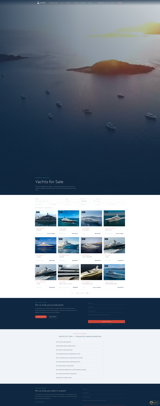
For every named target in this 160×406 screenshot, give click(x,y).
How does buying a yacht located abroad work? (80, 361)
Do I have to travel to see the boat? (80, 365)
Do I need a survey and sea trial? (80, 349)
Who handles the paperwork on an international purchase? (80, 369)
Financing (76, 2)
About (90, 2)
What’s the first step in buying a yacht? (80, 345)
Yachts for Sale (54, 2)
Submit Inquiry (106, 321)
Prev (72, 293)
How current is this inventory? (80, 342)
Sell (62, 2)
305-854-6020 (101, 2)
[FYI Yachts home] (41, 2)
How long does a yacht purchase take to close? (80, 353)
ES (106, 2)
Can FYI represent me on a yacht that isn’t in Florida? (80, 357)
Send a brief (52, 316)
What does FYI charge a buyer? (80, 377)
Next (87, 293)
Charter (68, 2)
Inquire (120, 2)
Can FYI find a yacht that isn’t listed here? (80, 373)
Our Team (83, 2)
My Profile (112, 2)
